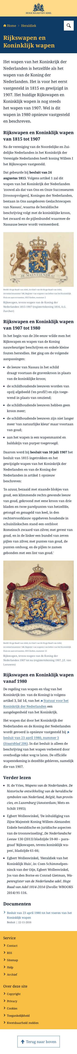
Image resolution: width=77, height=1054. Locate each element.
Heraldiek (28, 25)
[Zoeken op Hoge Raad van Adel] (69, 26)
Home (11, 25)
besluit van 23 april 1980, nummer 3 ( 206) (31, 740)
